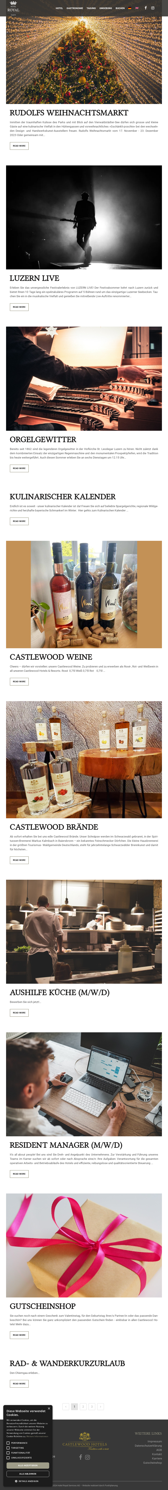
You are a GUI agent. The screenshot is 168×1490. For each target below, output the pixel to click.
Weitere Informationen (37, 1436)
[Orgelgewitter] (84, 379)
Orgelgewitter (43, 439)
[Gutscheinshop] (84, 1245)
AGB (159, 1450)
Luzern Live (34, 278)
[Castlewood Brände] (84, 759)
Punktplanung (111, 1485)
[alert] (27, 1446)
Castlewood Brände (54, 827)
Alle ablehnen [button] (27, 1473)
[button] (28, 1481)
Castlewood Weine (51, 657)
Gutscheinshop (43, 1306)
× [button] (49, 1408)
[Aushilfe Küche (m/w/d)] (84, 932)
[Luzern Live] (84, 217)
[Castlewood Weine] (84, 594)
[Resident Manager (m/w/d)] (84, 1084)
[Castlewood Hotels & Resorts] (85, 1449)
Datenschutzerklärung (148, 1445)
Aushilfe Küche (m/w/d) (60, 992)
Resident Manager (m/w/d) (66, 1145)
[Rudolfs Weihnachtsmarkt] (84, 52)
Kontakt (157, 1454)
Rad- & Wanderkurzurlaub (67, 1363)
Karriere (157, 1458)
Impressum (155, 1441)
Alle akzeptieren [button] (28, 1465)
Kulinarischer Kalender (63, 496)
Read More (19, 146)
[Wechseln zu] (130, 8)
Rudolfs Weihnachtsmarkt (69, 112)
